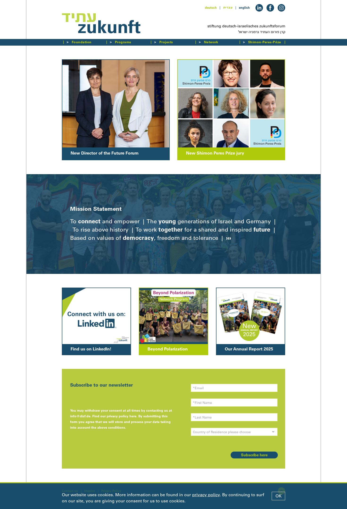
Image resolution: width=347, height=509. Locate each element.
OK (278, 496)
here (132, 416)
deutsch (211, 7)
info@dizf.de (80, 416)
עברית (228, 7)
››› (227, 237)
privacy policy (206, 494)
